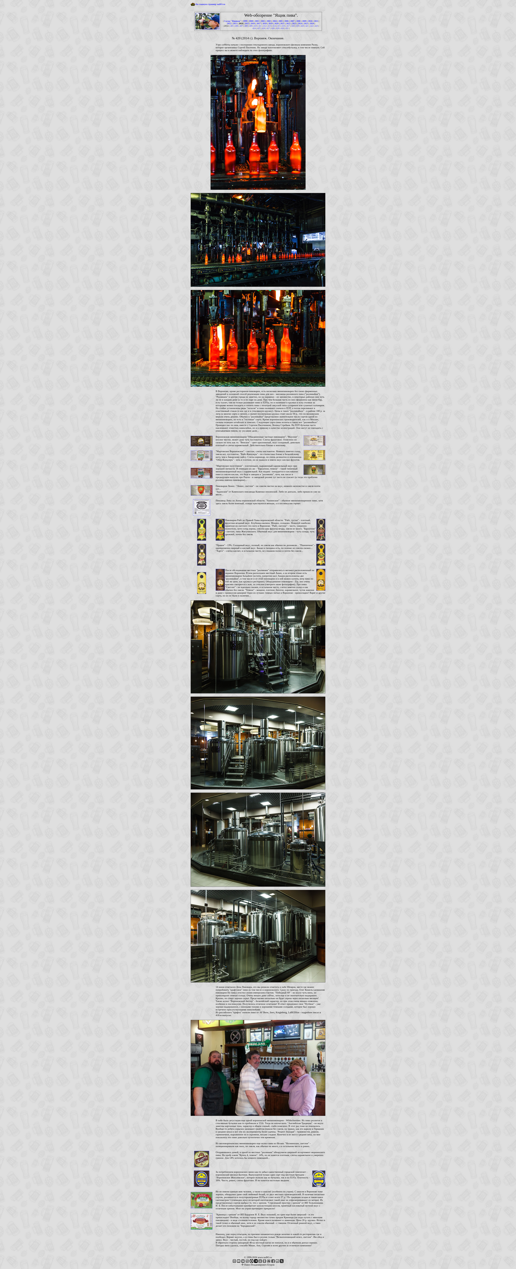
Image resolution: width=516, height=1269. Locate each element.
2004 (275, 21)
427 (268, 28)
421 (307, 26)
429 (277, 28)
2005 (280, 21)
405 (232, 26)
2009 (304, 21)
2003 (269, 21)
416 (283, 26)
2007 (292, 21)
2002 (263, 21)
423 (316, 26)
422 (311, 26)
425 (258, 28)
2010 (310, 21)
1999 (245, 21)
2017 (259, 23)
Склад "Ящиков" (232, 21)
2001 (257, 21)
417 (288, 26)
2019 (270, 23)
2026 (312, 23)
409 (250, 26)
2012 (229, 23)
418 (293, 26)
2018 (264, 23)
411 (260, 26)
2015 (247, 23)
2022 (288, 23)
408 (246, 26)
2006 (286, 21)
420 (302, 26)
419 (297, 26)
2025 (306, 23)
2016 (253, 23)
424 (254, 28)
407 (241, 26)
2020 (276, 23)
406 (236, 26)
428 (273, 28)
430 (282, 28)
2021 (282, 23)
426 (263, 28)
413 (269, 26)
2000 (251, 21)
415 (278, 26)
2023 (294, 23)
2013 (235, 23)
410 (255, 26)
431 (287, 28)
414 (274, 26)
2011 (316, 21)
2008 (298, 21)
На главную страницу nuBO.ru (210, 4)
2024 (300, 23)
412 (264, 26)
